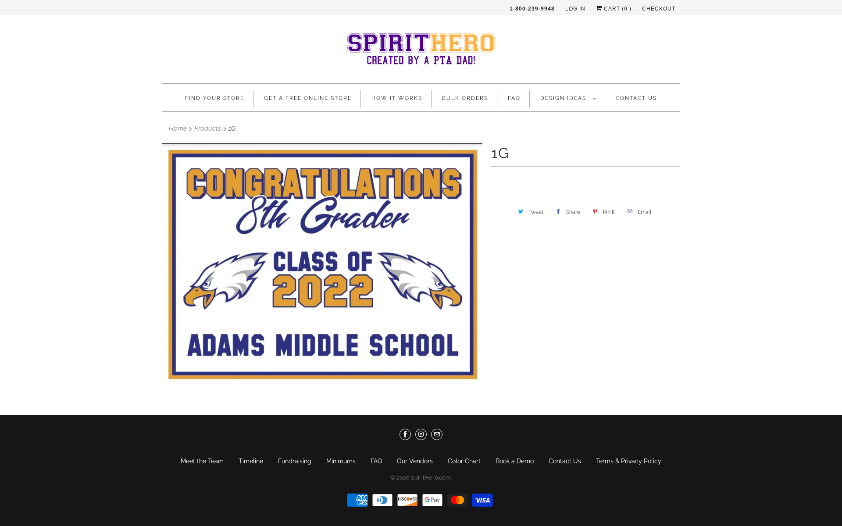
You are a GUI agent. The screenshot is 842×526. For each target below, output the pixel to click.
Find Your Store (214, 98)
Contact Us (636, 98)
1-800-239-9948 (532, 9)
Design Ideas (564, 98)
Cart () (617, 9)
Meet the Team (202, 461)
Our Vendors (415, 461)
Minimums (341, 461)
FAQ (514, 98)
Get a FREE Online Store (308, 98)
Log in (575, 9)
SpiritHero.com (431, 477)
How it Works (396, 98)
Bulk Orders (465, 98)
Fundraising (294, 461)
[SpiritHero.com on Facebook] (405, 434)
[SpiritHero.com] (421, 51)
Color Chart (464, 461)
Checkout (658, 9)
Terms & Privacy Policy (628, 461)
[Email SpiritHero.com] (436, 434)
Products (207, 128)
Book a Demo (515, 461)
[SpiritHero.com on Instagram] (421, 434)
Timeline (251, 461)
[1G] (322, 264)
